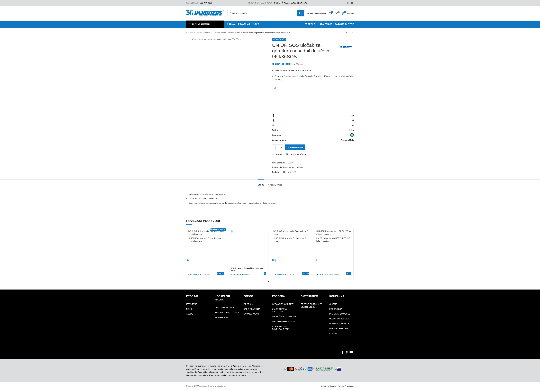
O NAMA (333, 304)
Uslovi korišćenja (328, 386)
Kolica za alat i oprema (224, 33)
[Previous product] (346, 32)
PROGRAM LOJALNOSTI (340, 314)
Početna (190, 33)
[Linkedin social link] (288, 172)
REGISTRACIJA (222, 317)
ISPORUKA (248, 304)
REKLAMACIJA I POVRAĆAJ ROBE (280, 327)
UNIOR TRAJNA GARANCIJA (279, 310)
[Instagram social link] (348, 3)
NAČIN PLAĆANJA (251, 309)
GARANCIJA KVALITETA (283, 304)
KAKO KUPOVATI (251, 314)
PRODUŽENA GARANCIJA (284, 317)
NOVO (189, 309)
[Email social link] (284, 172)
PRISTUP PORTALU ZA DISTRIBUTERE (311, 305)
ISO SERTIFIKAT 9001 (339, 328)
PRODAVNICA (335, 309)
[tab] (261, 183)
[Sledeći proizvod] (352, 32)
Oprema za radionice (204, 33)
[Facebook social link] (345, 3)
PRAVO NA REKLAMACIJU (284, 321)
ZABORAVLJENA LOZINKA (227, 312)
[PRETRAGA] (300, 13)
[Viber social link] (295, 172)
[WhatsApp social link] (291, 172)
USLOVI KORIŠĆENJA (339, 319)
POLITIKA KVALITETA (339, 324)
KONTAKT (333, 333)
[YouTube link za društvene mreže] (352, 3)
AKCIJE (189, 314)
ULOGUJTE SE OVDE (225, 308)
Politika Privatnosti (346, 386)
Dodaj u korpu (295, 147)
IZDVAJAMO (191, 304)
